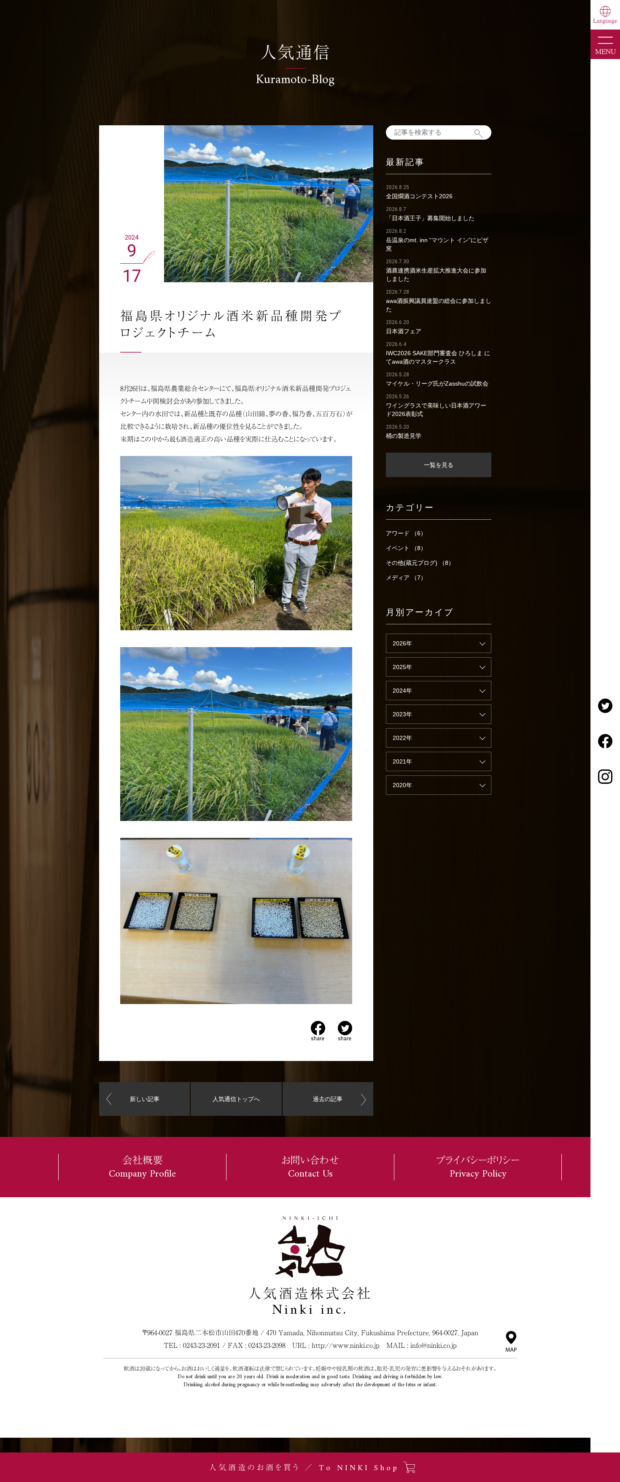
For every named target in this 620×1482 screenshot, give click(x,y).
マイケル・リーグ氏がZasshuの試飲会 (437, 383)
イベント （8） (406, 548)
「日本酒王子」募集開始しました (430, 218)
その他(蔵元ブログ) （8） (420, 562)
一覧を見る (438, 465)
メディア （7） (406, 577)
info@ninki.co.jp (433, 1345)
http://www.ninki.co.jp (346, 1345)
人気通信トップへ (236, 1099)
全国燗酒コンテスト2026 (419, 196)
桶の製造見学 (403, 435)
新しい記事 (144, 1099)
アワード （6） (406, 533)
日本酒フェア (403, 331)
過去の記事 (327, 1099)
